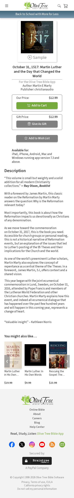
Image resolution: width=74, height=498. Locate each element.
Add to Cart (39, 105)
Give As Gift (39, 124)
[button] (59, 6)
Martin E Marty (42, 86)
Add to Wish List (39, 138)
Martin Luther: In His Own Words (34, 373)
